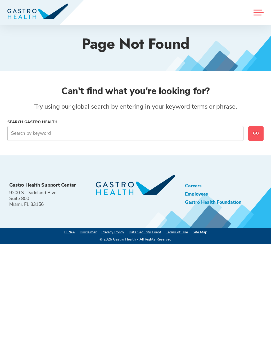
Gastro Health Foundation (213, 202)
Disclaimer (88, 232)
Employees (196, 194)
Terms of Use (177, 232)
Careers (193, 186)
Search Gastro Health (32, 121)
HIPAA (69, 232)
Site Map (200, 232)
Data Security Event (145, 232)
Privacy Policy (112, 232)
